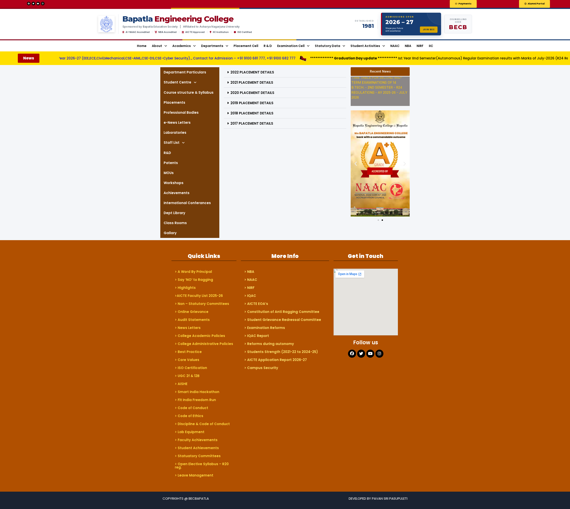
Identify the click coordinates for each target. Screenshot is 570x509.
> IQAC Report (256, 335)
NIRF (420, 46)
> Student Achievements (197, 448)
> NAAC (250, 279)
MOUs (169, 172)
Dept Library (174, 213)
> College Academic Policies (200, 335)
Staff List (171, 142)
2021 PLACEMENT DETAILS (251, 82)
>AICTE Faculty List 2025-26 (199, 295)
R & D (268, 46)
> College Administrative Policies (204, 343)
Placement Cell (246, 46)
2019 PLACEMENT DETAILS (251, 103)
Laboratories (175, 132)
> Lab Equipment (189, 432)
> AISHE (181, 383)
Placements (174, 102)
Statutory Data (327, 46)
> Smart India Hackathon (197, 391)
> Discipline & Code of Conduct (202, 424)
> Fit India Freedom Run (195, 399)
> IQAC (250, 295)
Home (142, 46)
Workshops (173, 182)
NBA (408, 46)
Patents (171, 162)
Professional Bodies (181, 112)
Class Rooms (175, 223)
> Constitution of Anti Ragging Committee (281, 311)
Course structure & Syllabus (189, 92)
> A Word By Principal (193, 271)
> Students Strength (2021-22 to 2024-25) (281, 351)
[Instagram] (43, 3)
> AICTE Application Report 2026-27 (275, 359)
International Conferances (187, 203)
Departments (212, 46)
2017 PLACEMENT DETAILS (251, 123)
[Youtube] (38, 3)
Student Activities (365, 46)
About (157, 46)
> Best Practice (188, 351)
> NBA (249, 271)
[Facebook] (29, 3)
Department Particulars (185, 72)
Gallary (170, 233)
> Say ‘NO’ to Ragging (194, 279)
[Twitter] (33, 3)
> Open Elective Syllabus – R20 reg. (202, 466)
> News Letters (188, 327)
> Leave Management (194, 475)
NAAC (394, 46)
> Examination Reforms (264, 327)
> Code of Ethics (189, 416)
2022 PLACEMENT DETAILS (252, 72)
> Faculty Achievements (196, 440)
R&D (167, 152)
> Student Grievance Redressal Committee (282, 319)
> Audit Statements (192, 319)
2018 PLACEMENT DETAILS (251, 113)
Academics (181, 46)
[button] (463, 4)
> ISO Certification (191, 367)
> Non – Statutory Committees (202, 303)
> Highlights (185, 287)
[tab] (285, 72)
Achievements (176, 193)
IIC (431, 46)
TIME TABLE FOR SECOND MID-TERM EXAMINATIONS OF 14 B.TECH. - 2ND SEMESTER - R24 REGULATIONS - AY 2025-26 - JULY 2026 (379, 82)
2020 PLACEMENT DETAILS (252, 92)
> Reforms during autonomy (269, 343)
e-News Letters (177, 122)
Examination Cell (291, 46)
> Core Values (187, 359)
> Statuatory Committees (198, 456)
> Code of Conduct (191, 408)
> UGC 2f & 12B (187, 375)
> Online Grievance (191, 311)
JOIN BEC (429, 29)
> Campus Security (261, 367)
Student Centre (177, 82)
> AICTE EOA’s (256, 303)
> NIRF (249, 287)
